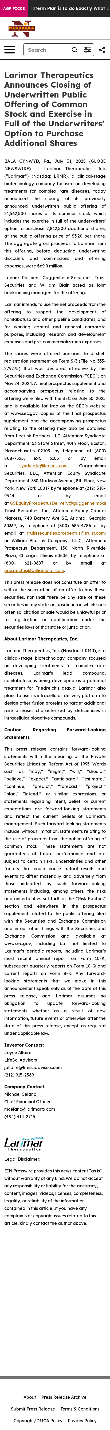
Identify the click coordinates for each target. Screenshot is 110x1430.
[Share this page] (102, 49)
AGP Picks (14, 8)
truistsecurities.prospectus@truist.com (66, 533)
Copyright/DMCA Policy (38, 1420)
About (29, 1397)
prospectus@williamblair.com (34, 570)
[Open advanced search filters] (87, 50)
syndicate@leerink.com (43, 465)
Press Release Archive (64, 1397)
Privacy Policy (82, 1420)
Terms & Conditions (79, 1409)
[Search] (74, 50)
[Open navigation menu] (9, 49)
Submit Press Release (33, 1409)
